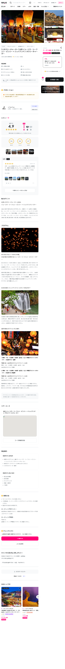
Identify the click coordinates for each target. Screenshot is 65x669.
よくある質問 (20, 544)
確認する (20, 538)
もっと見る (7, 173)
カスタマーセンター (21, 571)
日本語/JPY (53, 2)
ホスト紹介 (34, 106)
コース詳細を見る (20, 440)
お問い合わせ (34, 109)
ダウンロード (46, 2)
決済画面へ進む (54, 79)
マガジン (40, 2)
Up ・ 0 (9, 183)
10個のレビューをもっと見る (20, 190)
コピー (24, 576)
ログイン (61, 2)
